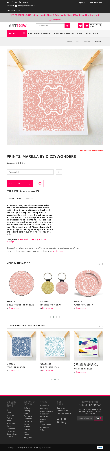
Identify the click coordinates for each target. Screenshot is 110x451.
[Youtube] (20, 2)
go (97, 418)
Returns (26, 427)
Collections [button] (85, 34)
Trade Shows (45, 425)
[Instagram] (16, 2)
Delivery (26, 424)
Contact (26, 429)
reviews (28, 198)
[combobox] (30, 172)
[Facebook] (12, 2)
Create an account (95, 2)
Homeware (11, 415)
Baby (9, 421)
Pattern (43, 239)
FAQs (42, 422)
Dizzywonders (14, 308)
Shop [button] (12, 33)
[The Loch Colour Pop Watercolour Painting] (88, 346)
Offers (42, 430)
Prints (87, 42)
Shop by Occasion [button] (69, 34)
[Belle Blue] (55, 346)
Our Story (44, 408)
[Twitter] (8, 2)
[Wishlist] (80, 25)
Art (78, 42)
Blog (25, 2)
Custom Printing (42, 34)
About (55, 34)
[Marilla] (21, 283)
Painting (34, 239)
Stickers (10, 437)
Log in (80, 2)
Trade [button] (96, 34)
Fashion (10, 418)
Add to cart (15, 183)
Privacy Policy (29, 421)
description (15, 198)
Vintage (10, 242)
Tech (9, 413)
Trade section (58, 251)
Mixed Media (24, 239)
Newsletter (45, 427)
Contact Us (44, 406)
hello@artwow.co (25, 6)
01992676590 (14, 10)
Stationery (11, 423)
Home (30, 34)
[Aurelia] (21, 346)
